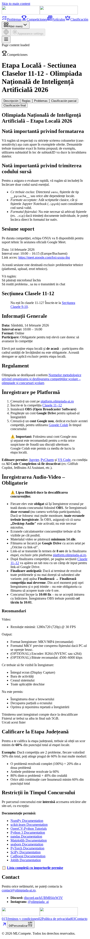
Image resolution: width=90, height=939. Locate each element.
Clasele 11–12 (52, 405)
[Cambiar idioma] (6, 32)
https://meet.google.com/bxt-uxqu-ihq (44, 257)
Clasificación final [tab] (14, 105)
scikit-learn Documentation (29, 824)
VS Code (64, 460)
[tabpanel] (45, 508)
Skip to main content (16, 3)
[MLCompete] (40, 13)
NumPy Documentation (26, 821)
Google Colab (58, 425)
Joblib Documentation (25, 860)
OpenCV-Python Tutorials (28, 828)
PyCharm (47, 460)
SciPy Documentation (25, 852)
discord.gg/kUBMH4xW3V (43, 898)
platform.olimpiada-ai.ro (57, 401)
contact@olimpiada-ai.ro (19, 890)
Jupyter (34, 460)
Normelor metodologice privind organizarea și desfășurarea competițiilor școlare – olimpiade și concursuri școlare (41, 379)
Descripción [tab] (10, 100)
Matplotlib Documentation (28, 840)
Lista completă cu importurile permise (35, 868)
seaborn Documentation (26, 844)
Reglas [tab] (26, 100)
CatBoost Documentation (27, 856)
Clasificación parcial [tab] (63, 100)
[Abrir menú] (6, 39)
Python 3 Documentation (27, 832)
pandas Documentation (26, 836)
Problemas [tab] (41, 100)
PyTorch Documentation (27, 848)
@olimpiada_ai (38, 902)
